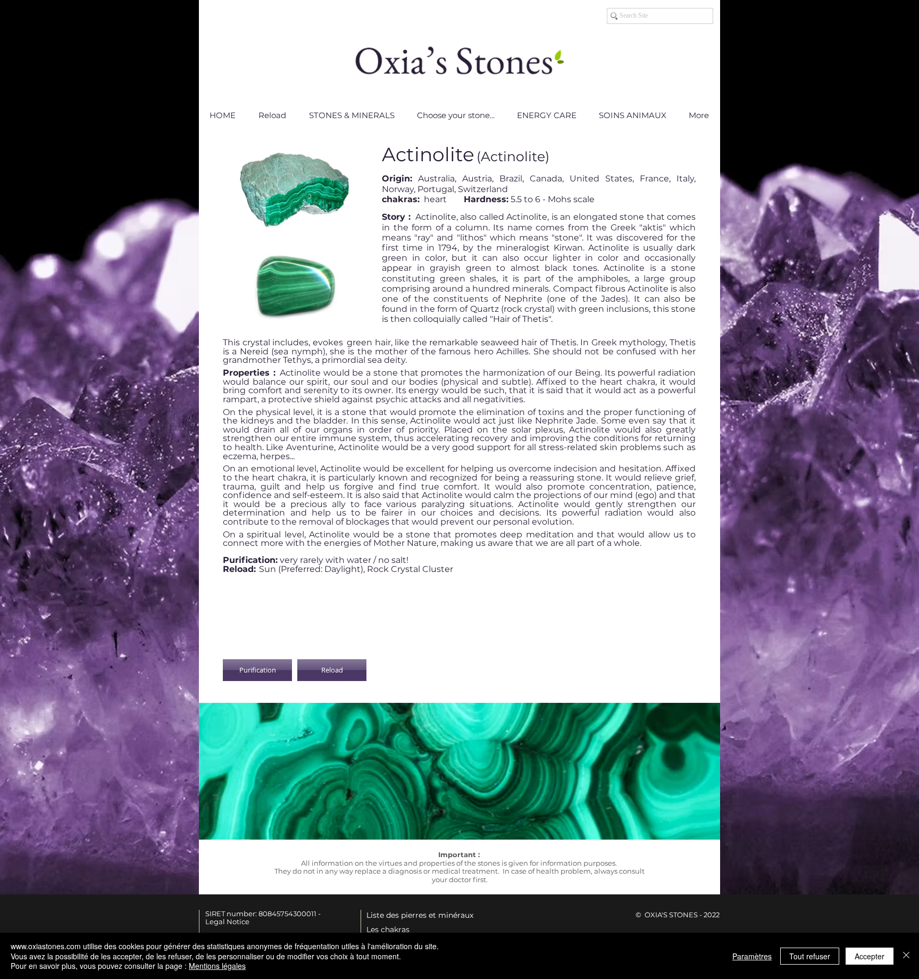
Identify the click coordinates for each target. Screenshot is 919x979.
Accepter (869, 956)
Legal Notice (227, 921)
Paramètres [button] (752, 956)
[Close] (906, 955)
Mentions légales (217, 965)
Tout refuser (809, 956)
